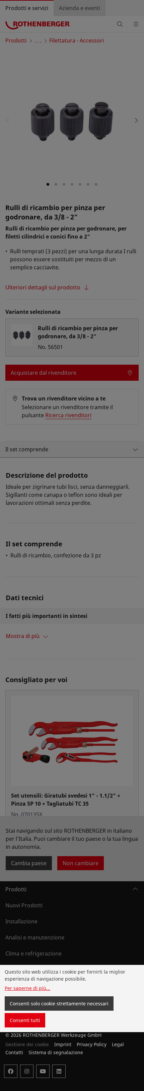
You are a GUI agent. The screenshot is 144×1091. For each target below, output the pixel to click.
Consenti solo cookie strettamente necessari (59, 1003)
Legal (118, 1044)
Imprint (62, 1044)
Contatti (14, 1052)
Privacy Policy (91, 1044)
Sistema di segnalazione (55, 1052)
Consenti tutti (25, 1020)
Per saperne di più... (27, 988)
